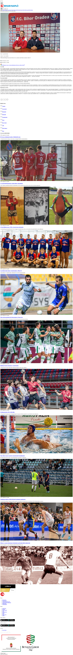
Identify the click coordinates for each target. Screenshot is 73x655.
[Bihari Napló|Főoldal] (9, 7)
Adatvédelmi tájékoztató (6, 601)
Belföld (6, 10)
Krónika (3, 609)
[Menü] (4, 9)
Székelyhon (4, 608)
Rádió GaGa (4, 614)
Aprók (28, 10)
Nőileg (3, 612)
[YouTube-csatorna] (3, 633)
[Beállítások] (1, 9)
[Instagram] (5, 633)
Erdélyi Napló (4, 610)
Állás (25, 10)
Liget (3, 611)
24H (1, 10)
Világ (24, 10)
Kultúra (12, 10)
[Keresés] (1, 1)
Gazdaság (9, 10)
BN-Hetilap (31, 10)
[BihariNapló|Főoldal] (20, 652)
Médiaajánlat (4, 603)
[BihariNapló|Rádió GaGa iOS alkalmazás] (4, 626)
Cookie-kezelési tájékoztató (6, 602)
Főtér (3, 613)
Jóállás (3, 615)
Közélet (3, 10)
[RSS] (9, 633)
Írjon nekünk (4, 630)
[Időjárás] (1, 3)
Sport (22, 10)
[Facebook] (1, 633)
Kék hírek (19, 10)
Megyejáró (15, 10)
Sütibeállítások (4, 604)
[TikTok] (7, 633)
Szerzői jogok (4, 600)
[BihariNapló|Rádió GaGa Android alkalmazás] (11, 626)
